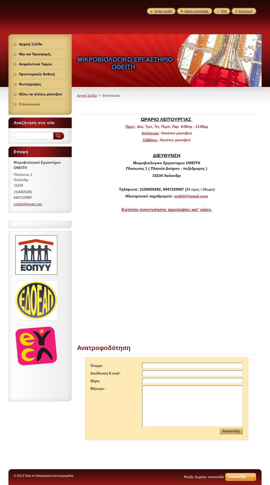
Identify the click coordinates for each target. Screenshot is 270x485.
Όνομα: (96, 366)
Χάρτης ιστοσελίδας (196, 11)
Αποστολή (231, 431)
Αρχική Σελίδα (87, 95)
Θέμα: (95, 381)
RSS (224, 11)
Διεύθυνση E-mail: (105, 373)
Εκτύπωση (246, 11)
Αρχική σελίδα (163, 11)
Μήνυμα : (98, 389)
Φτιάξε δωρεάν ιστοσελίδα (204, 477)
